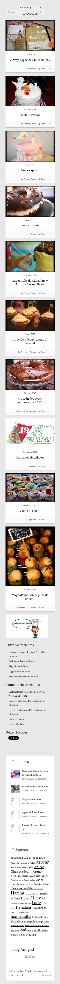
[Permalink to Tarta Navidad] (30, 105)
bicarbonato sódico (19, 875)
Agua (33, 862)
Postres (27, 124)
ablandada (17, 857)
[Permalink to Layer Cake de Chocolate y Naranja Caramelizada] (30, 271)
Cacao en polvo (41, 875)
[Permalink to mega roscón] (30, 215)
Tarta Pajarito (30, 170)
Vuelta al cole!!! (30, 510)
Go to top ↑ (46, 975)
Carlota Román (16, 691)
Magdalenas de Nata (18, 666)
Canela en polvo (17, 880)
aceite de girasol (37, 857)
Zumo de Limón (27, 934)
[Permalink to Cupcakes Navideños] (30, 448)
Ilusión (28, 903)
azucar (42, 862)
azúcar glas (27, 867)
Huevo (25, 898)
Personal (32, 69)
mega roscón (30, 225)
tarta (29, 930)
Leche (36, 902)
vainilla (36, 930)
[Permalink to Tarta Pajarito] (30, 160)
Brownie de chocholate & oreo (23, 676)
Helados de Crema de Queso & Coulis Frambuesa (26, 654)
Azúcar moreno (30, 871)
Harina (17, 892)
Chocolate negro (27, 884)
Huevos (38, 898)
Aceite (26, 857)
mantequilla (21, 916)
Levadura (23, 907)
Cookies (21, 719)
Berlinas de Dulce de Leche (22, 661)
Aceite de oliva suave (20, 862)
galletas (40, 889)
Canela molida (29, 880)
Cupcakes (25, 352)
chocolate (16, 884)
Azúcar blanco (16, 867)
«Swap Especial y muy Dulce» (30, 60)
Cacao (31, 875)
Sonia (43, 69)
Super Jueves (30, 3)
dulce (45, 884)
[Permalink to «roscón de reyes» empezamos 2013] (30, 389)
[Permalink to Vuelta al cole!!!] (30, 501)
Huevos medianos (18, 903)
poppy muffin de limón (19, 671)
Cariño (39, 880)
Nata (22, 925)
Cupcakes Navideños (30, 457)
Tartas (33, 124)
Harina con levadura (32, 894)
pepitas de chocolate (32, 925)
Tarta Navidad (30, 115)
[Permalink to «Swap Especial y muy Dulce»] (30, 50)
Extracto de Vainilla (24, 888)
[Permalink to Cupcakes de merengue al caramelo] (30, 330)
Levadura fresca (24, 912)
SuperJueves (38, 971)
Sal (23, 929)
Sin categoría (31, 411)
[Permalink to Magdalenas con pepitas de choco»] (30, 585)
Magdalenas (24, 608)
